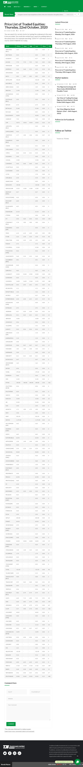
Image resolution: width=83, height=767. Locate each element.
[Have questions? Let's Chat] (77, 762)
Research (26, 6)
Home (9, 6)
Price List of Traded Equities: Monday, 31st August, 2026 (65, 33)
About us (17, 6)
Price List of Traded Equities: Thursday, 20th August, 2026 (65, 71)
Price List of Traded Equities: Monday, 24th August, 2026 (65, 62)
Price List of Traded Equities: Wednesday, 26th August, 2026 (66, 52)
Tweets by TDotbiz (63, 138)
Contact (44, 6)
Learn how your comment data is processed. (19, 731)
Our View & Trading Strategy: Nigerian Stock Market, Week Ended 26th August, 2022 (67, 100)
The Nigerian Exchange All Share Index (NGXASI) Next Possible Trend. (66, 89)
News (35, 6)
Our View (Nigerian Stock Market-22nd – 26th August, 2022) (67, 111)
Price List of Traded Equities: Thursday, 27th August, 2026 (65, 43)
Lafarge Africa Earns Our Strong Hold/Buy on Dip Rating (33, 14)
